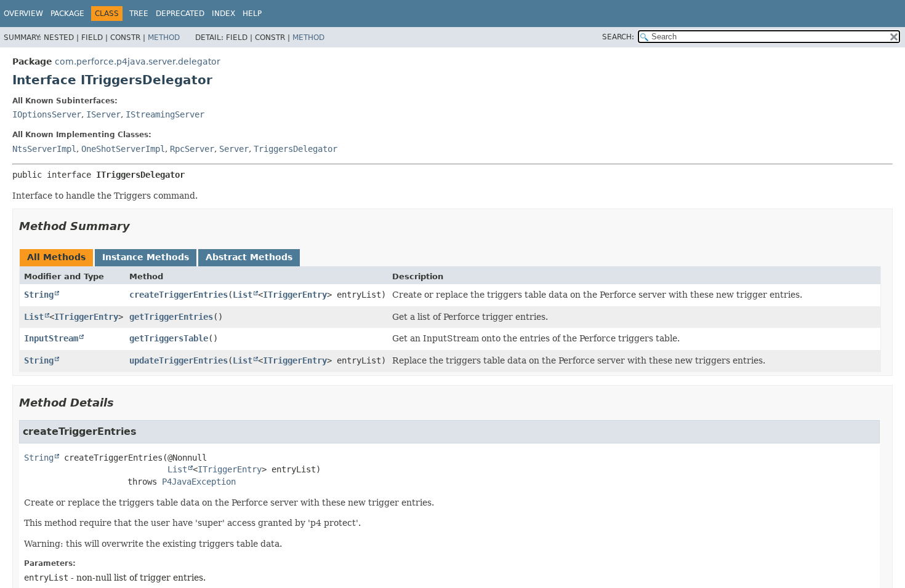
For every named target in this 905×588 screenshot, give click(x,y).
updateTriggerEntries (178, 360)
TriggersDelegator (295, 149)
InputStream (51, 338)
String (39, 295)
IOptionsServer (46, 114)
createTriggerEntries (178, 295)
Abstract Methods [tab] (249, 257)
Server (234, 149)
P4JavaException (199, 482)
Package (67, 13)
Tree (138, 13)
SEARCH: (618, 37)
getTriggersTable (168, 338)
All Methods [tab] (56, 257)
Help (252, 13)
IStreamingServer (165, 114)
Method (164, 37)
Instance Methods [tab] (145, 257)
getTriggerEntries (171, 317)
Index (223, 13)
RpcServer (192, 149)
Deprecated (180, 13)
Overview (23, 13)
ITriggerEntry (295, 295)
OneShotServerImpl (123, 149)
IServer (103, 114)
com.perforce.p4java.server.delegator (137, 61)
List (242, 295)
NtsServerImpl (44, 149)
